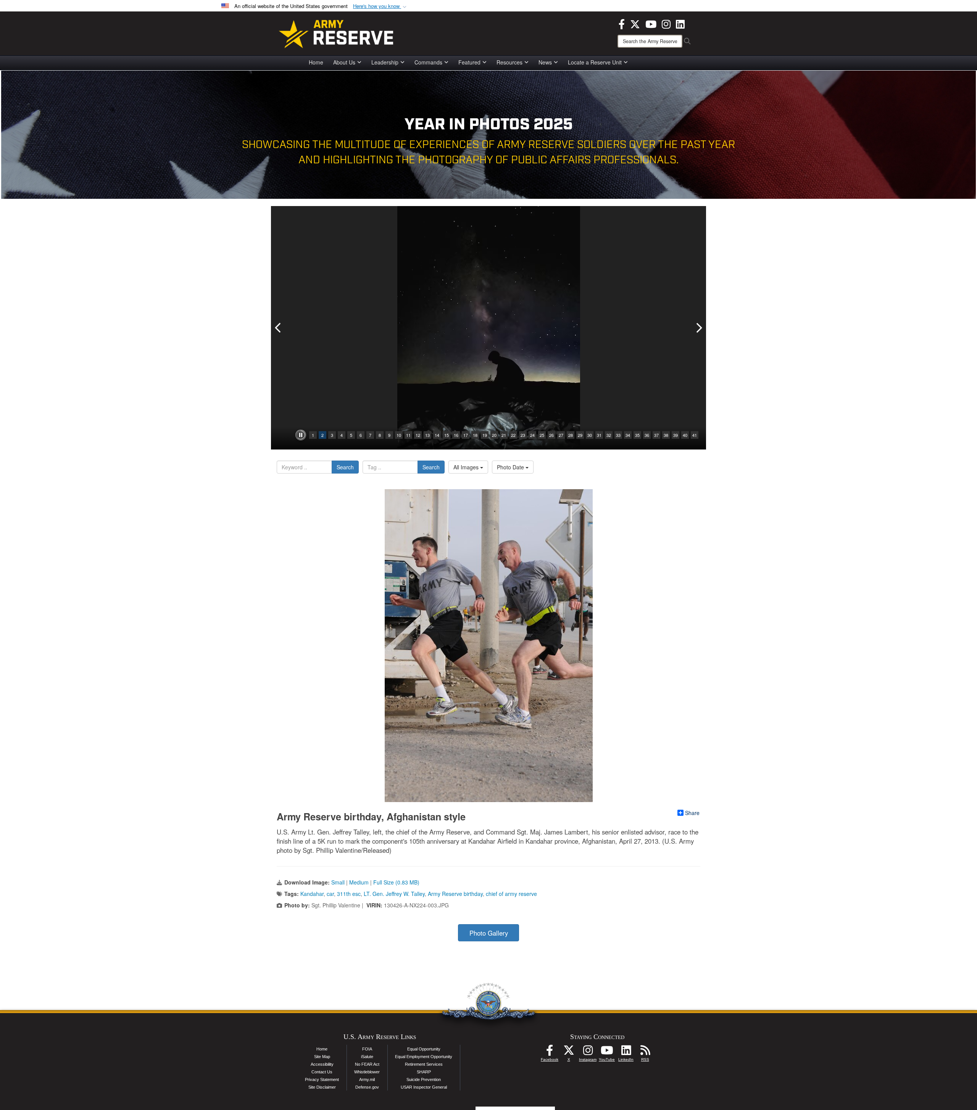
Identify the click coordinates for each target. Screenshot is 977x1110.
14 (437, 435)
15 (446, 435)
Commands (428, 62)
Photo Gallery (488, 933)
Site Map (322, 1056)
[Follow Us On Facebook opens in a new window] (549, 1052)
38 (666, 435)
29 (580, 435)
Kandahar (312, 893)
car (330, 893)
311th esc (349, 893)
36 (647, 435)
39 (675, 435)
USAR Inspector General (424, 1087)
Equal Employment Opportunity (423, 1056)
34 (628, 435)
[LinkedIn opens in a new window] (680, 23)
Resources (509, 62)
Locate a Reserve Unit (595, 62)
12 (418, 435)
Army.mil (367, 1079)
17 (465, 435)
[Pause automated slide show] (300, 435)
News (545, 62)
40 (685, 435)
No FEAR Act (367, 1064)
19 (484, 435)
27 (561, 435)
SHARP (424, 1072)
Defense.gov (367, 1087)
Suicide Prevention (423, 1079)
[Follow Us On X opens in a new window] (568, 1052)
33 (618, 435)
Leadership (384, 62)
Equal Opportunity (423, 1049)
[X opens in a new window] (635, 23)
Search (345, 467)
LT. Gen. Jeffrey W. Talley (394, 893)
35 (637, 435)
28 (570, 435)
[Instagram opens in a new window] (666, 23)
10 (399, 435)
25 (542, 435)
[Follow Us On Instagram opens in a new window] (587, 1052)
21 (503, 435)
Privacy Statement (322, 1079)
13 (427, 435)
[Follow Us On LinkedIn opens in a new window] (625, 1052)
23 (523, 435)
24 (532, 435)
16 (456, 435)
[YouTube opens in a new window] (650, 23)
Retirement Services (424, 1064)
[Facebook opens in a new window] (622, 23)
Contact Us (321, 1072)
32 (608, 435)
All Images (466, 467)
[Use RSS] (645, 1052)
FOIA (367, 1049)
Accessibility (322, 1064)
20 (494, 435)
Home (316, 62)
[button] (380, 6)
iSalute (367, 1056)
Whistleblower (367, 1072)
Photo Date (511, 467)
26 (551, 435)
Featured (469, 62)
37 (656, 435)
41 (694, 435)
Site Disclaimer (322, 1087)
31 (599, 435)
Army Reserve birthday (455, 893)
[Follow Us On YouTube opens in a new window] (606, 1052)
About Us (344, 62)
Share (692, 813)
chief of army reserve (511, 893)
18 (475, 435)
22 (513, 435)
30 (589, 435)
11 (408, 435)
